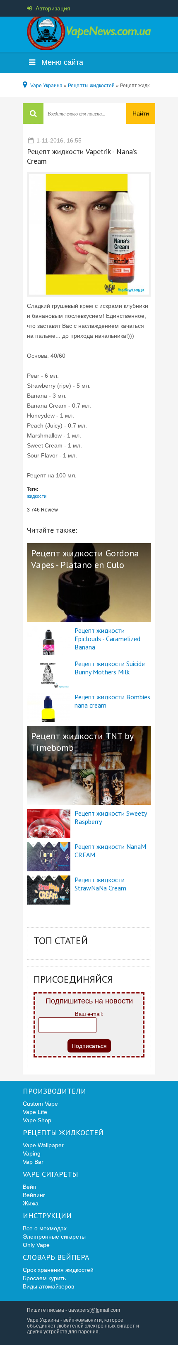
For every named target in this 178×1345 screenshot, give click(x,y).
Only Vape (36, 1245)
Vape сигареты (50, 1174)
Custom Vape (40, 1103)
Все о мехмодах (45, 1228)
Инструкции (47, 1216)
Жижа (30, 1203)
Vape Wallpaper (43, 1145)
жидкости (36, 496)
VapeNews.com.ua (89, 33)
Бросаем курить (44, 1278)
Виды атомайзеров (48, 1286)
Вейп (29, 1186)
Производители (54, 1091)
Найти (140, 113)
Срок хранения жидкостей (58, 1269)
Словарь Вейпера (56, 1257)
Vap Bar (33, 1161)
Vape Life (35, 1112)
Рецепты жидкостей (63, 1133)
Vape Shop (37, 1120)
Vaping (32, 1153)
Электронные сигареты (54, 1236)
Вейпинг (34, 1195)
